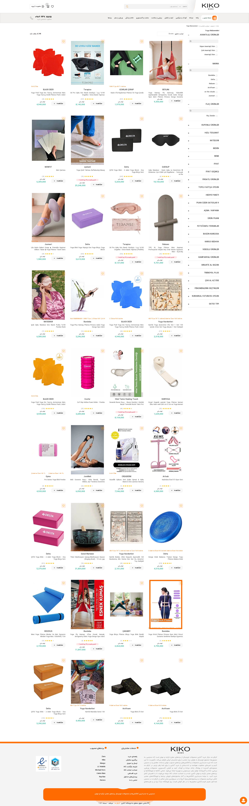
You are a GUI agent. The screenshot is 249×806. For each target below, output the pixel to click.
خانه (217, 26)
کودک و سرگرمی (181, 18)
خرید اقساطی (132, 773)
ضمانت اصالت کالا (130, 770)
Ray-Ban (102, 777)
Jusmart (212, 96)
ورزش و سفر (118, 18)
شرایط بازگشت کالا (130, 767)
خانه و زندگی (129, 18)
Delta (213, 80)
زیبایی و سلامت (156, 18)
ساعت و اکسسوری (142, 18)
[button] (209, 18)
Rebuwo (212, 84)
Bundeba (211, 75)
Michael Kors (100, 770)
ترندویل (212, 26)
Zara (103, 756)
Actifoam (211, 88)
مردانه (191, 18)
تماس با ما (133, 780)
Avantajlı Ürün (210, 55)
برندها (110, 18)
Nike (103, 760)
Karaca (102, 780)
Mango (102, 763)
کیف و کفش (169, 18)
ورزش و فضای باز (204, 26)
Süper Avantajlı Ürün (207, 46)
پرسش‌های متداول (130, 777)
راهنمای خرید (132, 756)
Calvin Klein (101, 773)
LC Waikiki (101, 767)
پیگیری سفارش (131, 760)
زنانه (197, 18)
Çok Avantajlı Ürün (208, 51)
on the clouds (210, 92)
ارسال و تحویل (132, 763)
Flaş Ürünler (210, 116)
